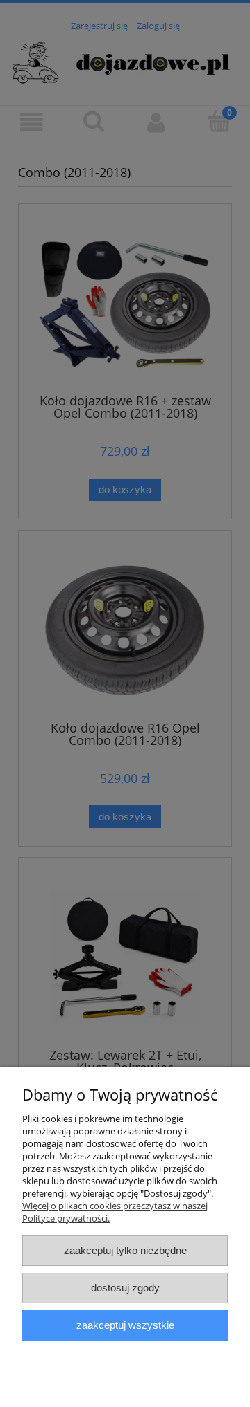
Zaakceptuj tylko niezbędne (125, 1250)
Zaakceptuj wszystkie (125, 1325)
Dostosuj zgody (125, 1288)
